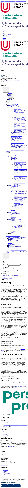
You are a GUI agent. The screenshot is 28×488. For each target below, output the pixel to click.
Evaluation (5, 435)
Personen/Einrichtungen (7, 76)
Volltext (3, 75)
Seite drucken (3, 448)
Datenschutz (5, 471)
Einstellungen (4, 485)
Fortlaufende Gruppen (7, 431)
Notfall (4, 472)
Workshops (5, 433)
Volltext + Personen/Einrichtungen (9, 78)
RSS (1, 447)
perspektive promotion (20, 386)
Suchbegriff (3, 72)
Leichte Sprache (6, 473)
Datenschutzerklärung (5, 482)
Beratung (5, 434)
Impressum (5, 470)
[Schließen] (6, 103)
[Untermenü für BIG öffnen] (10, 156)
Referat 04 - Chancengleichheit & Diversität (10, 80)
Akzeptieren (17, 485)
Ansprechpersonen (4, 465)
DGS (4, 474)
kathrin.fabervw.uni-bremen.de (15, 425)
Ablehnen (11, 485)
